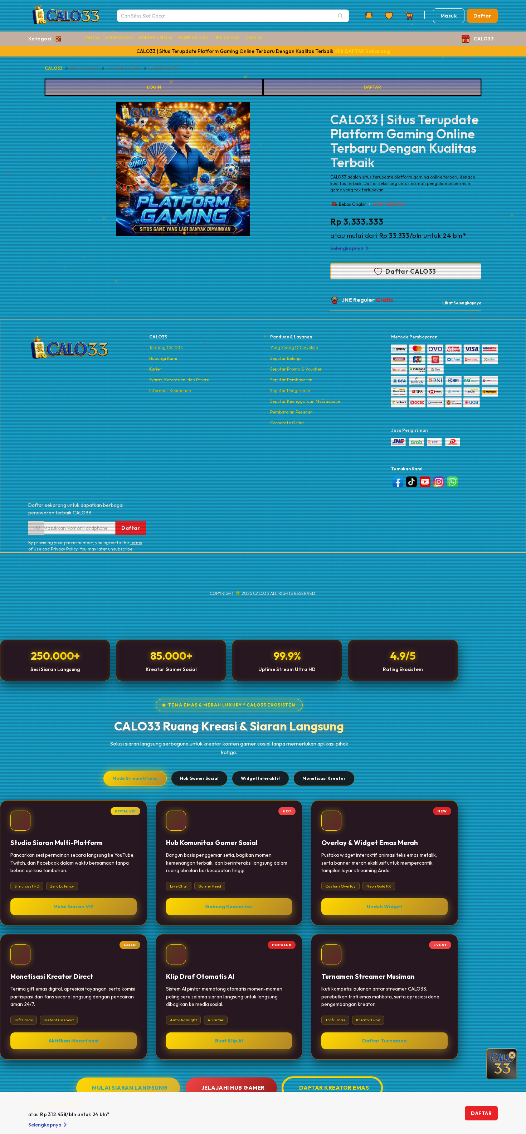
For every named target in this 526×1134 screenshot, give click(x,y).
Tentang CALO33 (166, 347)
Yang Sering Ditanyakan (294, 347)
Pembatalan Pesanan (291, 412)
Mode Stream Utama (135, 778)
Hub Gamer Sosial (199, 778)
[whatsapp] (452, 481)
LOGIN (154, 87)
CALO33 (91, 37)
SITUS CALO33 (119, 37)
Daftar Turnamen (384, 1040)
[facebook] (398, 481)
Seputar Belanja (286, 358)
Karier (155, 369)
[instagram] (438, 481)
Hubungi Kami (163, 358)
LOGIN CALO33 (193, 37)
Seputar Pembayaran (291, 379)
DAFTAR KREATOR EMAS (334, 1087)
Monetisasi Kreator (324, 778)
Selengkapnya (347, 248)
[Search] (340, 15)
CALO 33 (254, 37)
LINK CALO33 (227, 37)
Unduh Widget (384, 906)
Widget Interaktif (260, 778)
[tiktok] (411, 481)
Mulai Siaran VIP (73, 906)
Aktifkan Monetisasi (73, 1040)
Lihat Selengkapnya (461, 303)
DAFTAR (372, 87)
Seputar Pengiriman (290, 390)
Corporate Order (287, 422)
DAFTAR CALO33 (155, 37)
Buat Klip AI (229, 1040)
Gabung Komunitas (229, 906)
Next (255, 170)
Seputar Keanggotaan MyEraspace (305, 401)
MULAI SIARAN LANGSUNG (130, 1087)
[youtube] (425, 481)
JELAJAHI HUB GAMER (233, 1087)
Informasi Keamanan (170, 390)
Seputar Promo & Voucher (296, 369)
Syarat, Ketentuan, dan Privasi (179, 379)
